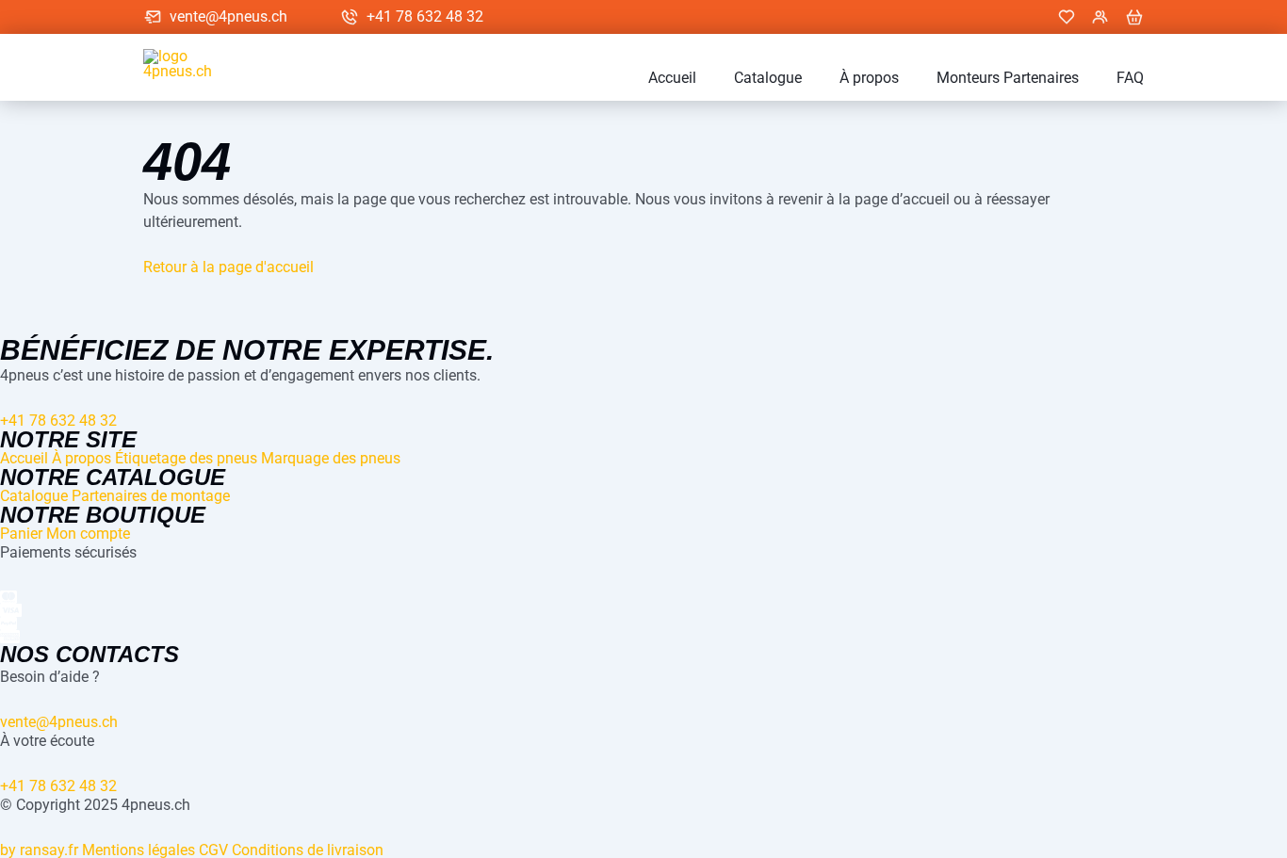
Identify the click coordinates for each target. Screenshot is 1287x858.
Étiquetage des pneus (186, 458)
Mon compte (88, 533)
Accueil (672, 78)
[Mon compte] (1100, 17)
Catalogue (768, 78)
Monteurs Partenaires (1008, 78)
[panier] (1134, 17)
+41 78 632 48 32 (425, 16)
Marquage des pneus (330, 458)
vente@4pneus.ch (228, 16)
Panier (21, 533)
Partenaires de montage (151, 496)
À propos (869, 78)
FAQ (1130, 78)
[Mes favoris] (1066, 17)
